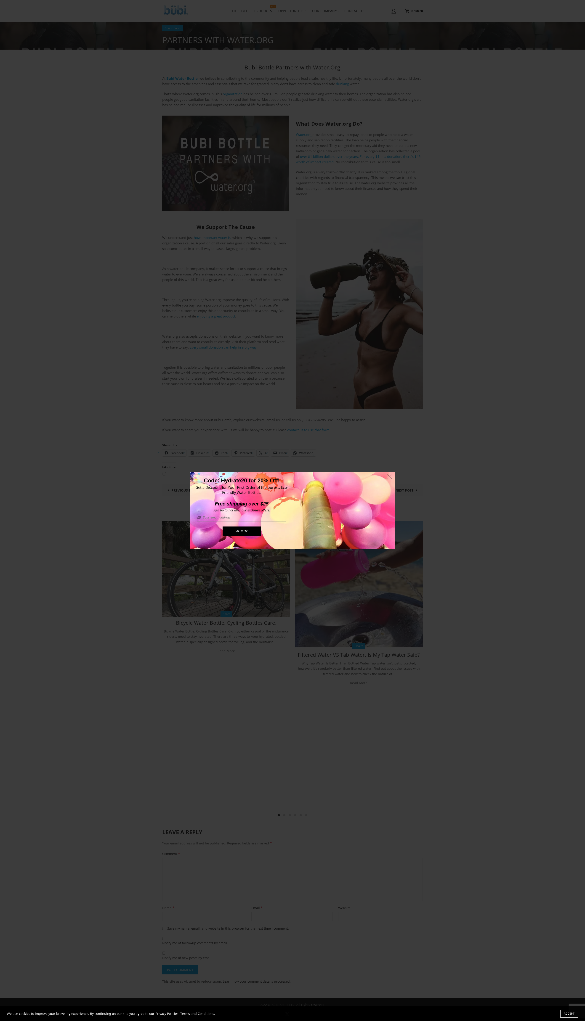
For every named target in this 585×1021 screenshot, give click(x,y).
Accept (569, 1014)
